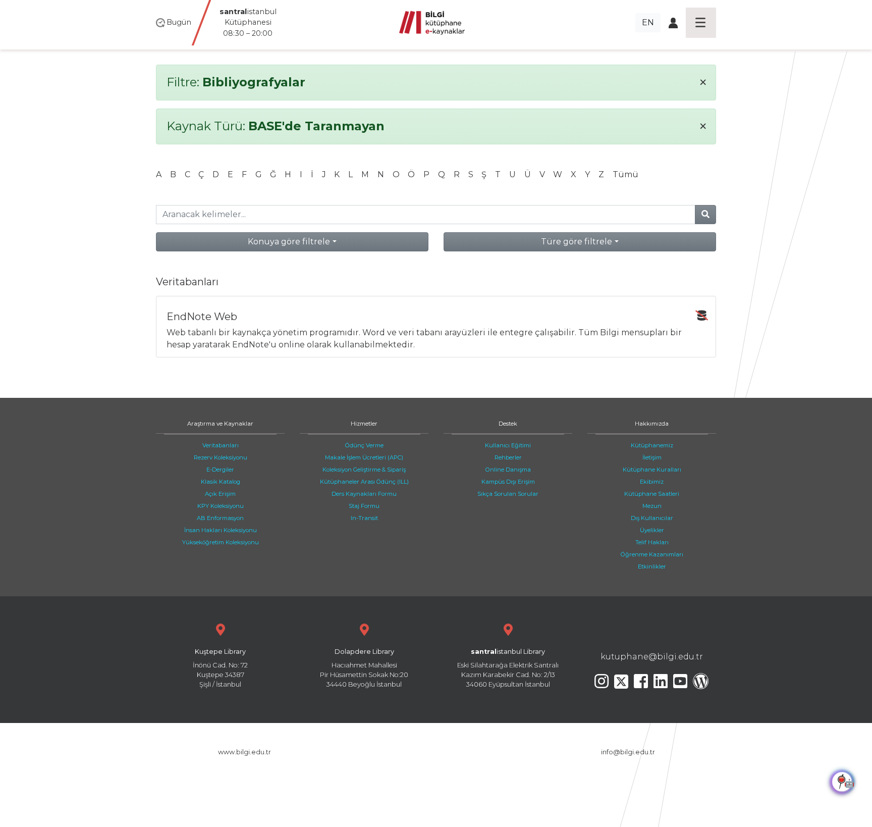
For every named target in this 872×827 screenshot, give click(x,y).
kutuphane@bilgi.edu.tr (652, 656)
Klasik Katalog (220, 481)
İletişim (652, 457)
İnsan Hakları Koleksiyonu (220, 530)
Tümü (625, 174)
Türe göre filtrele (576, 241)
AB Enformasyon (220, 518)
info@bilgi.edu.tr (628, 752)
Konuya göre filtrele (289, 241)
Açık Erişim (220, 493)
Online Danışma (508, 469)
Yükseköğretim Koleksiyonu (220, 542)
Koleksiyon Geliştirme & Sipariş (364, 469)
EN (648, 22)
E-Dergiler (220, 469)
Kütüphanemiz (652, 445)
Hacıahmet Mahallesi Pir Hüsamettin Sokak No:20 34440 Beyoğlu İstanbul (364, 668)
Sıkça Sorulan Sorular (507, 493)
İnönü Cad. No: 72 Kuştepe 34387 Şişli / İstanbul (220, 668)
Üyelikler (652, 530)
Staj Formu (364, 505)
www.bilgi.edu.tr (244, 752)
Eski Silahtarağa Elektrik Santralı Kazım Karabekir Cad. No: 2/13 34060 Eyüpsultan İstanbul (508, 668)
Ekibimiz (652, 481)
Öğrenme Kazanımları (652, 554)
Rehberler (508, 457)
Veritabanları (220, 445)
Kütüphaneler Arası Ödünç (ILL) (364, 481)
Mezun (652, 505)
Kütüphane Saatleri (651, 493)
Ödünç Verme (364, 445)
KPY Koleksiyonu (220, 505)
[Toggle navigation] (701, 23)
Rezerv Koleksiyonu (220, 457)
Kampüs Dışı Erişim (508, 481)
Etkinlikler (652, 566)
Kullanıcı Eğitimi (508, 445)
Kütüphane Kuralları (652, 469)
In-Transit (364, 518)
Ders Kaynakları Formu (364, 493)
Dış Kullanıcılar (652, 518)
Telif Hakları (652, 542)
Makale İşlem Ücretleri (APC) (364, 457)
